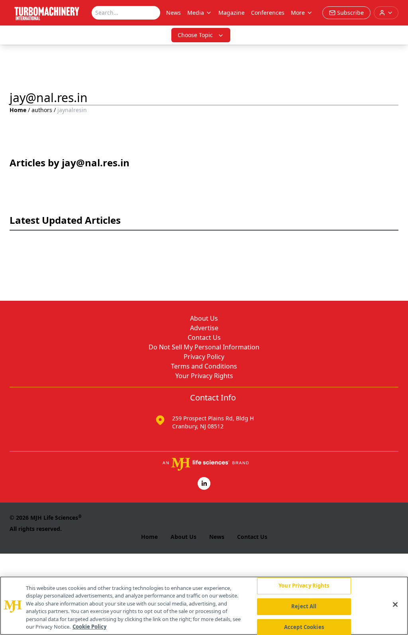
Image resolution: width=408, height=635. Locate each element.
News (173, 12)
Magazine (231, 12)
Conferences (267, 12)
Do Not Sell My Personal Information (204, 347)
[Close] (395, 604)
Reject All (303, 606)
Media (195, 12)
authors (41, 110)
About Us (204, 318)
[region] (204, 605)
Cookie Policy (89, 626)
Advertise (204, 327)
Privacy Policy (204, 356)
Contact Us (204, 337)
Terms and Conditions (204, 366)
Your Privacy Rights (204, 375)
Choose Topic (195, 35)
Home (18, 110)
